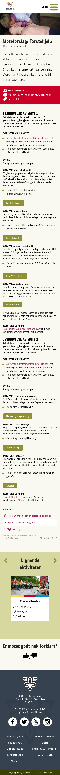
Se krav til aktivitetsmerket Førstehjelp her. (27, 138)
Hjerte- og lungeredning (17, 416)
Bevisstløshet (12, 237)
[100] (26, 656)
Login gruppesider (15, 748)
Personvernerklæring (45, 736)
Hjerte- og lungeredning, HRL (21, 522)
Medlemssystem (15, 736)
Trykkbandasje (13, 447)
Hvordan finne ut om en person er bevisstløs (29, 515)
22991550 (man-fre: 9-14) (32, 709)
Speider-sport (15, 742)
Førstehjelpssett (13, 203)
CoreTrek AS (28, 772)
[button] (49, 7)
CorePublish (47, 772)
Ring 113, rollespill (15, 275)
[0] (34, 656)
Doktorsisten (12, 304)
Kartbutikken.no (15, 754)
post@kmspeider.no (32, 712)
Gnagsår (10, 485)
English (45, 742)
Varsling (15, 760)
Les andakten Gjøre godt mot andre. (20, 328)
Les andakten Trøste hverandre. (18, 496)
